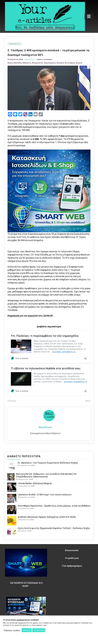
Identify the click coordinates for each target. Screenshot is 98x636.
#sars (10, 63)
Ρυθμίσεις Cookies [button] (12, 630)
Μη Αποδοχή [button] (38, 630)
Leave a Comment (44, 59)
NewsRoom (30, 59)
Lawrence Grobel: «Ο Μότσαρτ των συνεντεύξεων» (45, 494)
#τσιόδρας (70, 63)
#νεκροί (60, 63)
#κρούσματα (50, 63)
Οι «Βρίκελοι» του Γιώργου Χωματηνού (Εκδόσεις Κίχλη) (48, 462)
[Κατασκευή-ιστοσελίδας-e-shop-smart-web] (49, 190)
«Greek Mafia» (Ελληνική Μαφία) (35, 483)
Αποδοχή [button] (26, 630)
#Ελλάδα (18, 63)
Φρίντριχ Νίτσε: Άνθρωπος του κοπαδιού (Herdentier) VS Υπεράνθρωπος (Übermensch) (46, 475)
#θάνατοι (26, 63)
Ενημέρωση (15, 44)
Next (87, 401)
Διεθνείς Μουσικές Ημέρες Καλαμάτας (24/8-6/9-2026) (47, 517)
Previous (12, 401)
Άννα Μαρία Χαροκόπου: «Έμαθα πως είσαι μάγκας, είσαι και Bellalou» (54, 505)
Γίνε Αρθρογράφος (72, 565)
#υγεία (79, 63)
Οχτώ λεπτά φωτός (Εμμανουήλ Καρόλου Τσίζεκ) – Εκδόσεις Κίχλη (54, 528)
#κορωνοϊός (37, 63)
